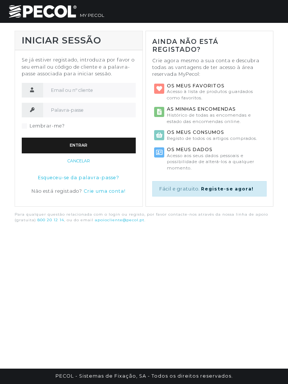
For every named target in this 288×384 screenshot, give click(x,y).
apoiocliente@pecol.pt (119, 220)
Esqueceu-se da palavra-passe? (78, 177)
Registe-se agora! (227, 189)
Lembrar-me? (47, 126)
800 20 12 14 (51, 220)
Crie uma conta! (105, 191)
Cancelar (79, 161)
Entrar (78, 145)
